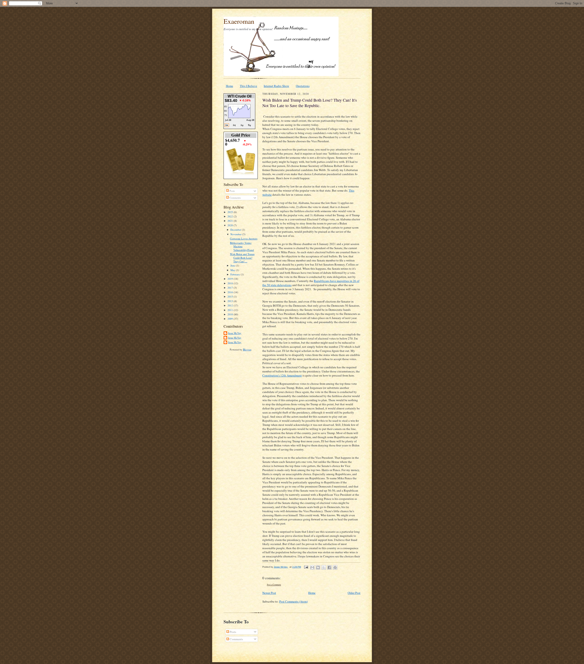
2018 (230, 283)
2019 (230, 278)
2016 (230, 292)
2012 (230, 305)
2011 (230, 310)
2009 (230, 318)
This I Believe (248, 86)
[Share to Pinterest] (335, 567)
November (236, 234)
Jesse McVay (234, 333)
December (236, 229)
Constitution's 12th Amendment (282, 375)
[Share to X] (323, 567)
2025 (230, 212)
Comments (235, 197)
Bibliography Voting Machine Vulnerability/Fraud (242, 246)
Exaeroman (239, 21)
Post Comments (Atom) (293, 601)
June (233, 265)
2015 (230, 296)
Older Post (354, 593)
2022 (230, 216)
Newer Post (269, 593)
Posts (232, 190)
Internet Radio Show (276, 86)
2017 (230, 287)
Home (229, 86)
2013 (230, 301)
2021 (230, 220)
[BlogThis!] (318, 567)
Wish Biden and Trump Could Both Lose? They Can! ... (242, 257)
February (235, 274)
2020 (230, 225)
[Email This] (312, 567)
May (233, 270)
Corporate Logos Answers (243, 238)
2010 (230, 314)
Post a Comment (274, 584)
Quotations (303, 86)
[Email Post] (306, 567)
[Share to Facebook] (329, 567)
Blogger (247, 349)
